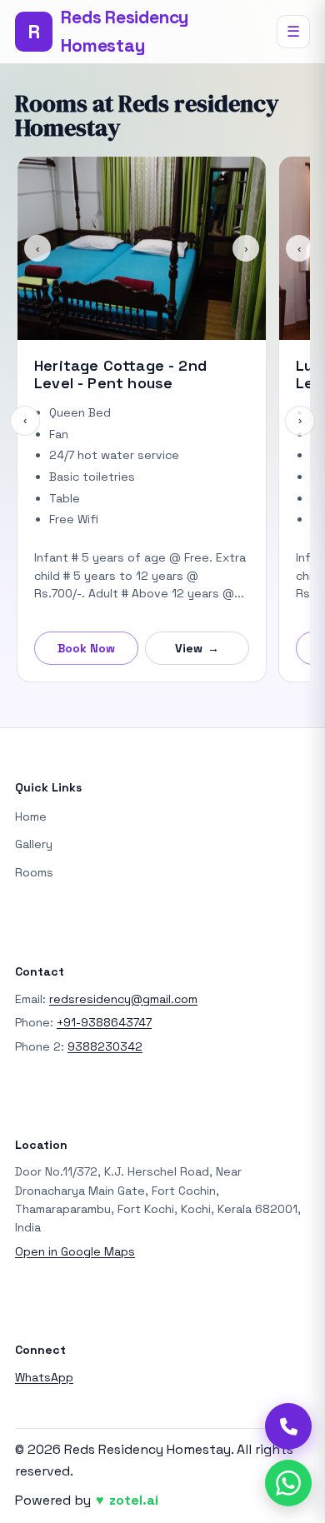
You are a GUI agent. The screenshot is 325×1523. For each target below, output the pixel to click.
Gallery (33, 843)
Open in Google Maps (75, 1251)
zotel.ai (133, 1500)
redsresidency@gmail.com (123, 998)
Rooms (34, 872)
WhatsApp (44, 1377)
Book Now (86, 648)
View (197, 648)
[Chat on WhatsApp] (288, 1483)
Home (31, 816)
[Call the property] (288, 1426)
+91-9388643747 (104, 1022)
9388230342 (105, 1046)
